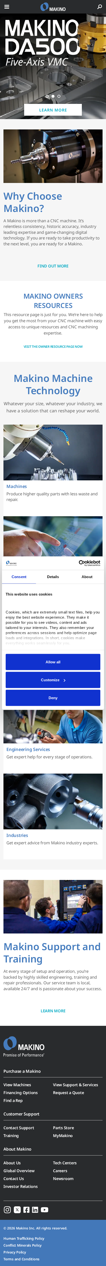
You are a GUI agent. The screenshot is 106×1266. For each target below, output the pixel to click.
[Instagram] (7, 1209)
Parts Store (63, 1127)
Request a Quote (68, 1092)
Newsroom (63, 1178)
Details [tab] (53, 577)
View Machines (17, 1084)
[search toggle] (100, 7)
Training (11, 1135)
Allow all (53, 662)
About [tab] (87, 577)
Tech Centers (65, 1163)
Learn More (53, 110)
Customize (50, 680)
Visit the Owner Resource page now (53, 346)
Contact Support (18, 1127)
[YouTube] (45, 1209)
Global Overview (18, 1170)
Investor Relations (20, 1186)
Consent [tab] (19, 577)
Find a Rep (13, 1100)
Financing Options (20, 1092)
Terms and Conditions (21, 1259)
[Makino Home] (23, 1043)
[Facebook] (26, 1209)
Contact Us (13, 1178)
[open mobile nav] (7, 7)
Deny (53, 698)
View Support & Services (75, 1084)
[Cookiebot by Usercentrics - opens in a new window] (78, 563)
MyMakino (63, 1135)
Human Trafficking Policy (23, 1238)
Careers (60, 1170)
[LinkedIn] (35, 1209)
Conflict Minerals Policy (22, 1245)
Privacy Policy (14, 1252)
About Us (12, 1163)
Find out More (53, 266)
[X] (17, 1209)
